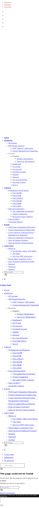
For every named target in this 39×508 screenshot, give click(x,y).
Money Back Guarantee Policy (20, 428)
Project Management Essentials (25, 305)
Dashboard (7, 4)
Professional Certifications (19, 350)
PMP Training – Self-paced (23, 302)
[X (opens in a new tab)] (5, 11)
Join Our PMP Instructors (23, 425)
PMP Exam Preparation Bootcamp (22, 392)
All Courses (13, 296)
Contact (11, 440)
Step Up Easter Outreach (19, 407)
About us (12, 416)
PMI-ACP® (16, 356)
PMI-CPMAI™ (18, 359)
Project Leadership (20, 377)
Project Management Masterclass (22, 395)
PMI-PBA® (16, 365)
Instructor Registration (26, 317)
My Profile (16, 323)
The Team (16, 422)
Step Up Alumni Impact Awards (21, 410)
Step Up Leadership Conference (21, 404)
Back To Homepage (7, 493)
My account (7, 7)
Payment (12, 437)
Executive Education (17, 371)
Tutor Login (7, 2)
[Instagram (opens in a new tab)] (5, 19)
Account (11, 308)
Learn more (9, 413)
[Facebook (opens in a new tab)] (5, 15)
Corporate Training (16, 386)
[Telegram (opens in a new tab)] (5, 26)
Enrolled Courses (19, 329)
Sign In (15, 344)
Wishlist (15, 332)
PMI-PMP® (17, 353)
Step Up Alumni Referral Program (22, 431)
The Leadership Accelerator (23, 374)
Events (7, 389)
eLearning (8, 293)
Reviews (15, 335)
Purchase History (19, 341)
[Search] (5, 274)
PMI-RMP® (17, 362)
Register (15, 311)
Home (6, 290)
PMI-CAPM (17, 368)
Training (7, 347)
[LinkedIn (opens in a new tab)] (5, 22)
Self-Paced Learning (16, 299)
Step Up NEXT (14, 383)
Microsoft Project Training (23, 380)
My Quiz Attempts (20, 338)
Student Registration (25, 314)
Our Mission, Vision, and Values (24, 419)
